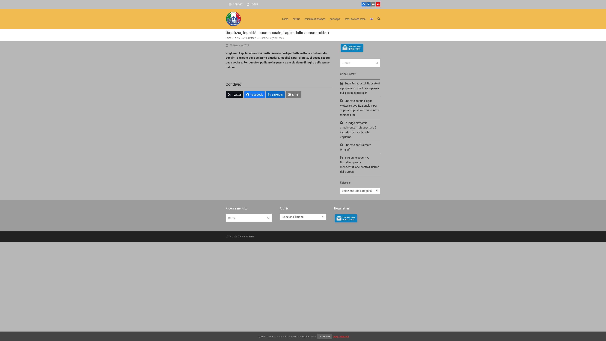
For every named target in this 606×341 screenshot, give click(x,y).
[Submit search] (377, 63)
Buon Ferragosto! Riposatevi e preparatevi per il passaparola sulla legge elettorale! (360, 88)
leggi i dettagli (341, 336)
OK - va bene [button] (324, 336)
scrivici (237, 4)
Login (254, 4)
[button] (379, 19)
